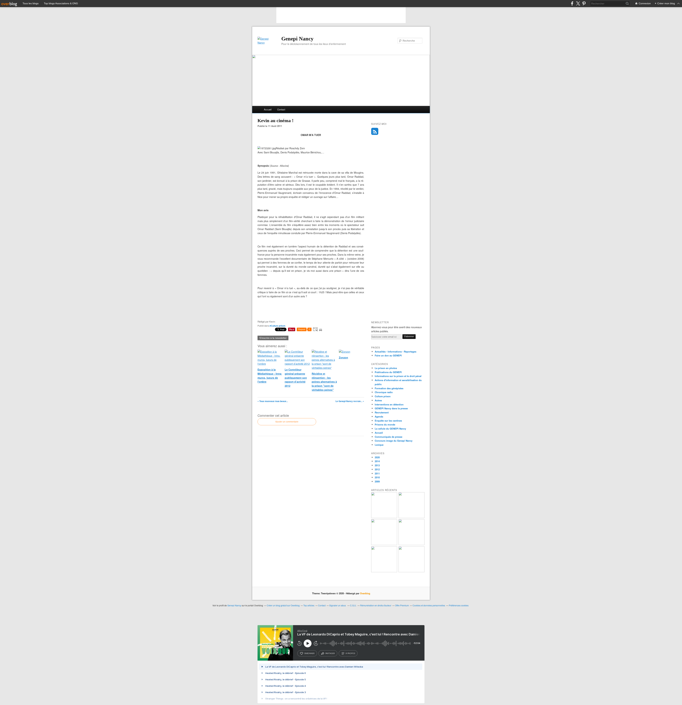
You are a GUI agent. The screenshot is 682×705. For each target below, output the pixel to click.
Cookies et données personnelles (429, 605)
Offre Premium (402, 605)
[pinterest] (584, 3)
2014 (377, 461)
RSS (374, 131)
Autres (378, 400)
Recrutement (382, 412)
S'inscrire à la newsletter (273, 338)
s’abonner (309, 653)
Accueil (268, 109)
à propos (350, 653)
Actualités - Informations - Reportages (395, 351)
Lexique (379, 444)
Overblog (365, 593)
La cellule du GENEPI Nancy (390, 428)
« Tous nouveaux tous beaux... (273, 401)
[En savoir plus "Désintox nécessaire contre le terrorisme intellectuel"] (384, 571)
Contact (281, 109)
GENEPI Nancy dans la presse (391, 408)
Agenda (379, 416)
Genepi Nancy (297, 39)
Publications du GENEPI (388, 372)
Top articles (308, 605)
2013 (377, 465)
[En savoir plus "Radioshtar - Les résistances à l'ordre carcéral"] (384, 544)
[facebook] (572, 3)
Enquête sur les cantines (388, 420)
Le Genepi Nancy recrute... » (349, 401)
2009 (377, 481)
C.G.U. (353, 605)
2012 (377, 469)
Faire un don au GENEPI (388, 355)
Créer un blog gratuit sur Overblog (283, 605)
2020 (377, 457)
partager (330, 653)
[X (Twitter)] (578, 3)
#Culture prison (277, 325)
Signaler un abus (337, 605)
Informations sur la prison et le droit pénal (398, 376)
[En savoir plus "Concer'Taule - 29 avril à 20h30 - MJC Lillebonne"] (411, 544)
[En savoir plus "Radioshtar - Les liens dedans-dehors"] (411, 517)
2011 (377, 473)
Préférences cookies (459, 605)
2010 (377, 477)
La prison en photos (386, 368)
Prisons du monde (385, 424)
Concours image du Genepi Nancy (393, 440)
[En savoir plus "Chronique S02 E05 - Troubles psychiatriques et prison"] (411, 571)
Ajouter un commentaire (286, 421)
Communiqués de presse (388, 436)
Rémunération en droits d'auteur (375, 605)
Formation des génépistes (389, 388)
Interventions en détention (389, 404)
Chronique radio (384, 392)
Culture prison (383, 396)
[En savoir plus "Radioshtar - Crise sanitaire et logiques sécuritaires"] (384, 517)
